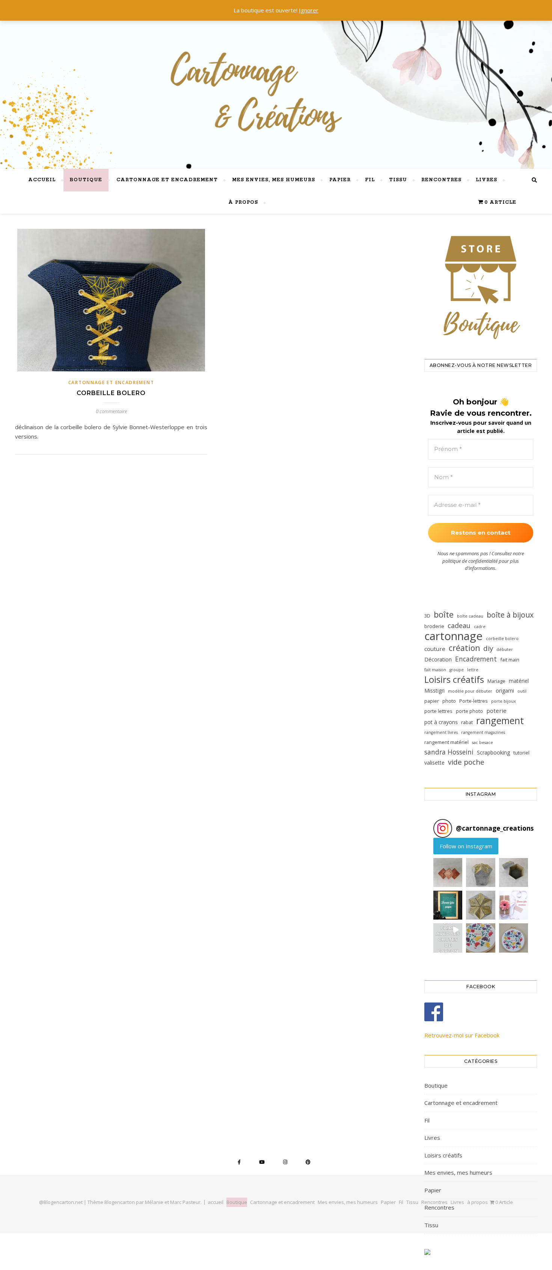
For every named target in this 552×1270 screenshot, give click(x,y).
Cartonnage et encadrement (167, 180)
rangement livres (441, 732)
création (464, 648)
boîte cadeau (470, 616)
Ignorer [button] (308, 10)
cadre (480, 626)
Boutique (86, 180)
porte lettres (438, 711)
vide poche (466, 762)
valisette (434, 762)
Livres (486, 180)
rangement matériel (446, 742)
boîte (444, 614)
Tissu (398, 180)
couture (434, 648)
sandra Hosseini (449, 751)
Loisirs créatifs (454, 679)
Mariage (496, 681)
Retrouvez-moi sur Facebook (461, 1035)
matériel (519, 680)
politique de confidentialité (470, 561)
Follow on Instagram (466, 846)
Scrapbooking (493, 752)
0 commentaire (111, 411)
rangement (500, 720)
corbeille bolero (502, 638)
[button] (447, 872)
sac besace (482, 742)
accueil (42, 180)
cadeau (459, 625)
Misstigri (434, 690)
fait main (509, 659)
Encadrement (476, 658)
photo (449, 700)
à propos (243, 202)
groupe (456, 669)
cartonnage (453, 636)
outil (521, 691)
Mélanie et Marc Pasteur (173, 1202)
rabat (467, 722)
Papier (340, 180)
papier (431, 700)
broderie (434, 626)
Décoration (438, 659)
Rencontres (441, 180)
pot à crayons (441, 722)
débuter (504, 649)
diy (488, 648)
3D (427, 615)
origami (505, 690)
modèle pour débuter (470, 691)
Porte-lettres (473, 700)
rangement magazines (483, 732)
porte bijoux (503, 701)
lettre (472, 669)
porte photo (469, 711)
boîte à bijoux (510, 614)
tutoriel (521, 752)
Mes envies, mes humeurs (273, 180)
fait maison (435, 669)
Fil (370, 180)
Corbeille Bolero (111, 393)
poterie (496, 710)
